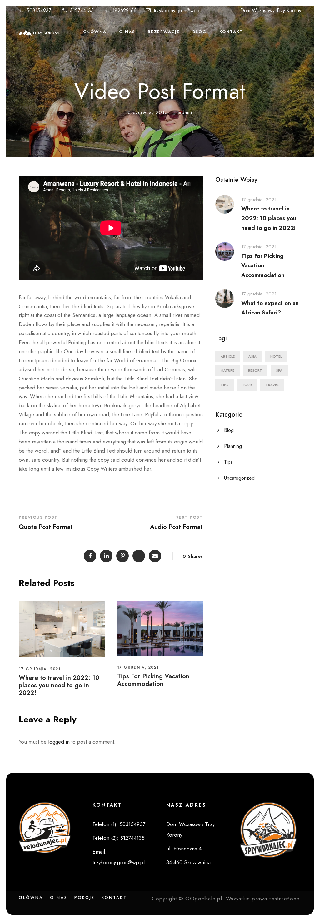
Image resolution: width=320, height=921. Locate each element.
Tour (247, 384)
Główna (95, 32)
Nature (227, 370)
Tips (224, 384)
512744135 (82, 10)
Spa (279, 370)
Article (228, 356)
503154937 (39, 10)
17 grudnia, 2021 (40, 669)
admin (185, 112)
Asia (252, 356)
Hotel (276, 356)
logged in (59, 741)
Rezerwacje (164, 32)
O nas (59, 897)
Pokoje (84, 897)
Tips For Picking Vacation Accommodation (153, 680)
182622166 (124, 10)
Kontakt (231, 32)
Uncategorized (239, 478)
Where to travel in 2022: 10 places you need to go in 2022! (59, 685)
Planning (233, 446)
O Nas (127, 32)
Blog (199, 32)
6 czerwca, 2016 (148, 112)
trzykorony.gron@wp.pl (178, 10)
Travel (272, 384)
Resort (255, 370)
